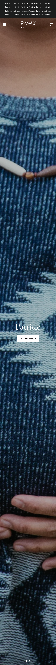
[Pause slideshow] (41, 661)
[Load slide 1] (26, 661)
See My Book (28, 339)
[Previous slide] (6, 661)
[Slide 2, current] (29, 661)
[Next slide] (50, 661)
